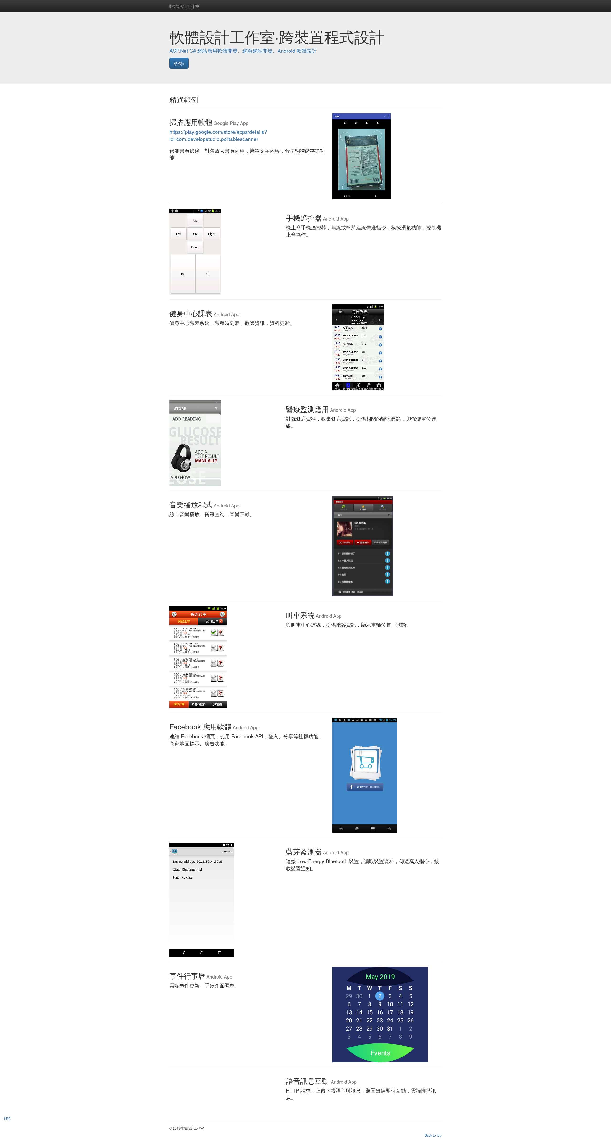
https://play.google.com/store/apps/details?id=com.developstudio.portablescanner (218, 135)
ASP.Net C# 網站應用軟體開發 (203, 50)
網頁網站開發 (257, 50)
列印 (7, 1118)
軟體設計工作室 (184, 6)
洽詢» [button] (179, 63)
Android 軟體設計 (297, 50)
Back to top (433, 1135)
